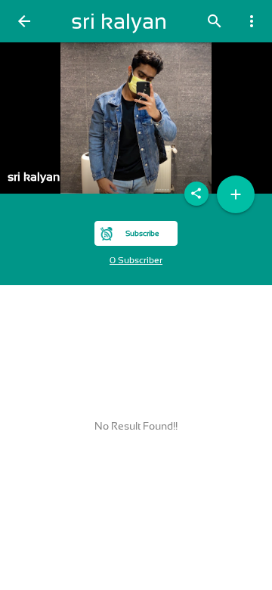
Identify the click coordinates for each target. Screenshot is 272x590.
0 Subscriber (136, 260)
